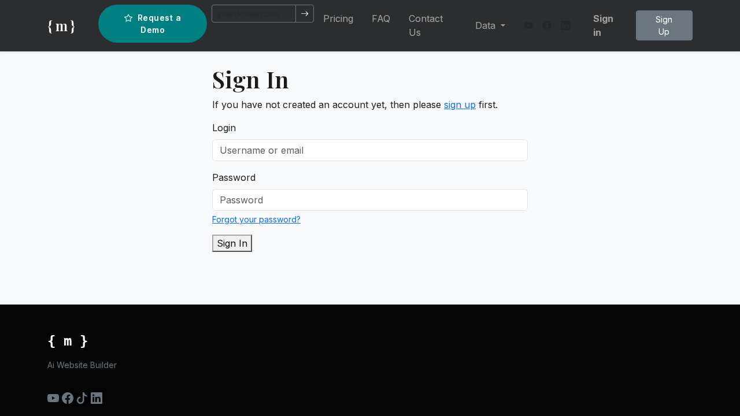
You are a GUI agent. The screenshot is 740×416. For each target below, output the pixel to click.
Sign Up (664, 25)
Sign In (232, 243)
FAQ (381, 18)
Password (234, 177)
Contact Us (426, 25)
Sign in (603, 25)
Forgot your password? (256, 219)
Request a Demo (160, 24)
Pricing (338, 18)
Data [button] (486, 25)
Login (224, 127)
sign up (460, 104)
